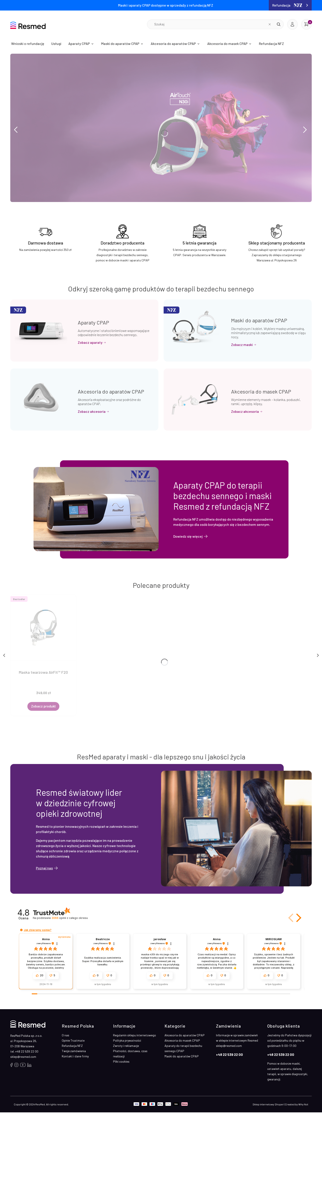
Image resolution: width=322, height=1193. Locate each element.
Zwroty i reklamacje (126, 1046)
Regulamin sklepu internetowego (134, 1035)
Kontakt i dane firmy (75, 1056)
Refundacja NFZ (72, 1046)
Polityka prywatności (127, 1040)
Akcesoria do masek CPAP (261, 391)
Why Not (303, 1104)
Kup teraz (30, 155)
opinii (69, 918)
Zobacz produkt (43, 706)
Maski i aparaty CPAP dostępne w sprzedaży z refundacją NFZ (165, 5)
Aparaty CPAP (93, 322)
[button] (279, 24)
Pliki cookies (121, 1061)
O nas (65, 1035)
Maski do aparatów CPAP (259, 320)
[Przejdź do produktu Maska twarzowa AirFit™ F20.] (43, 627)
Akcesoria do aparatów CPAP (111, 391)
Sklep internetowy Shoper (268, 1104)
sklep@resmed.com (23, 1056)
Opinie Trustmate (73, 1040)
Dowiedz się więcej (188, 536)
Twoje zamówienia (74, 1051)
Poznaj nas (44, 868)
